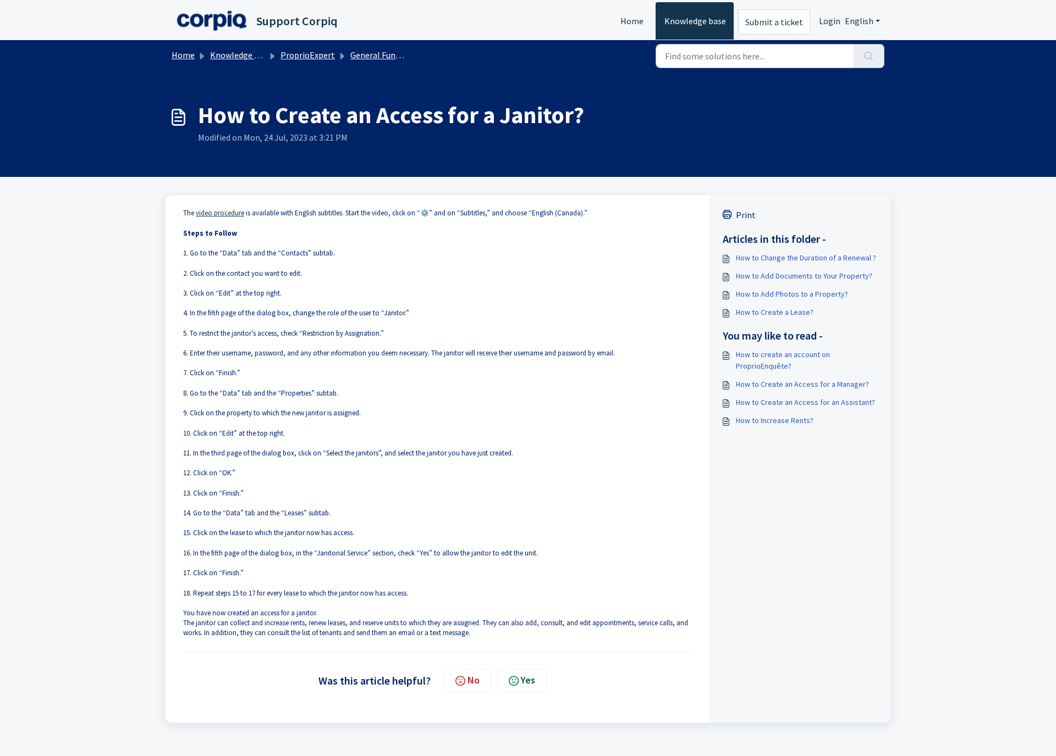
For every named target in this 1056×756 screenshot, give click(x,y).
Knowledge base (695, 20)
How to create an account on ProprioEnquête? (783, 360)
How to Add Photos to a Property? (792, 294)
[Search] (868, 56)
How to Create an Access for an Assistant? (805, 402)
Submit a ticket (774, 21)
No (474, 680)
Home (632, 20)
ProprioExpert (307, 54)
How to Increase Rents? (774, 420)
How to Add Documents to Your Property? (804, 276)
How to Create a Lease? (774, 312)
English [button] (859, 20)
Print (746, 214)
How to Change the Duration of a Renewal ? (806, 258)
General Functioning (388, 54)
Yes (528, 680)
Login (829, 20)
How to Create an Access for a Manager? (802, 384)
